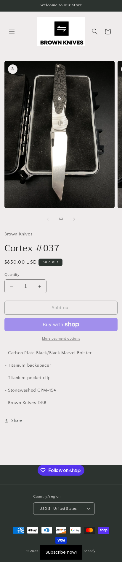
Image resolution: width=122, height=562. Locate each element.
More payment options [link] (61, 339)
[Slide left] (47, 219)
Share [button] (17, 420)
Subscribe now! (61, 552)
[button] (11, 31)
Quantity (12, 275)
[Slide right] (74, 219)
